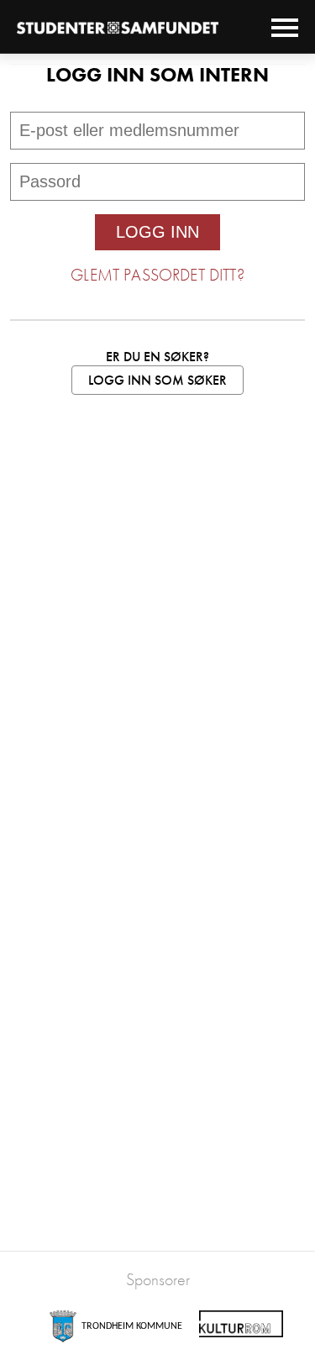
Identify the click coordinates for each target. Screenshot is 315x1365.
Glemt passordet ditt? (157, 275)
